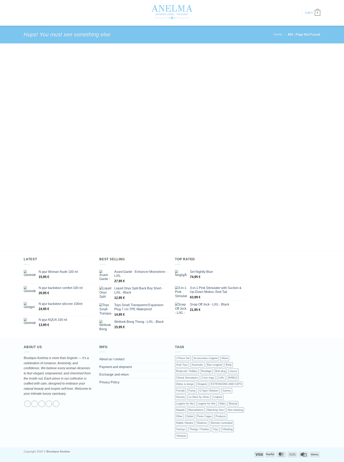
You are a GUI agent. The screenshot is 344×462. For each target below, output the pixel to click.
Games (227, 390)
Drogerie (202, 384)
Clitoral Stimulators (187, 377)
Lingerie (217, 396)
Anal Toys (182, 364)
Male (222, 403)
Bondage (206, 371)
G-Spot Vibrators (209, 390)
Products (221, 416)
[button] (297, 13)
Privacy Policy (109, 382)
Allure (224, 358)
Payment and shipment (115, 367)
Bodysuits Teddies (186, 371)
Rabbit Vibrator (184, 422)
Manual (233, 403)
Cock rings (208, 377)
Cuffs (221, 377)
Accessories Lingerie (206, 358)
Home (278, 34)
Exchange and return (114, 374)
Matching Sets (215, 409)
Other (179, 416)
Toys (216, 429)
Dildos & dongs (185, 384)
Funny (192, 390)
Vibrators (181, 435)
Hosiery (180, 396)
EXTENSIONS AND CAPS (226, 384)
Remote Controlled (221, 422)
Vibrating (227, 429)
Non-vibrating (235, 409)
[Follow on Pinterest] (56, 403)
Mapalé (180, 409)
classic (233, 371)
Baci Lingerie (214, 364)
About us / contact (111, 359)
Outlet (189, 416)
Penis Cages (204, 416)
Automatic (197, 364)
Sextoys (181, 429)
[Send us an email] (49, 403)
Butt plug (220, 371)
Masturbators (195, 409)
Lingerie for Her (185, 403)
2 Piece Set (183, 358)
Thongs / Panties (199, 429)
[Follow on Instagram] (34, 403)
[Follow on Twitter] (41, 403)
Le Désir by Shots (199, 396)
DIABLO (232, 377)
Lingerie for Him (206, 403)
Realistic (202, 422)
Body (229, 364)
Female (180, 390)
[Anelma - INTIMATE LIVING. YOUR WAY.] (172, 12)
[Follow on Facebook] (27, 403)
